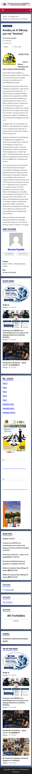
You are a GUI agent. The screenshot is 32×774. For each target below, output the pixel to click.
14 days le (6, 305)
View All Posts (22, 254)
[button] (3, 10)
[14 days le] (16, 293)
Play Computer (8, 602)
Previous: (14, 263)
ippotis (6, 307)
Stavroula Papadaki (10, 38)
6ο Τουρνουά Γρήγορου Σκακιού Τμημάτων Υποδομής (15, 759)
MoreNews (23, 769)
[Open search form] (30, 10)
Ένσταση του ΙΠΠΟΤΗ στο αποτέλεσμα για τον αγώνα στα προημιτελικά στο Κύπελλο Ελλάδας (15, 333)
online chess (10, 590)
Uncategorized (7, 26)
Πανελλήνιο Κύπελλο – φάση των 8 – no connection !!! (14, 363)
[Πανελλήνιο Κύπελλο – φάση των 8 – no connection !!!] (16, 351)
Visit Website (9, 254)
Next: (9, 271)
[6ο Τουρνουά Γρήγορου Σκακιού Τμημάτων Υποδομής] (16, 747)
